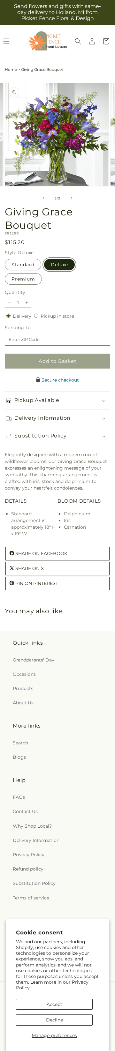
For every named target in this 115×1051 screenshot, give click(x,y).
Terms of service (31, 898)
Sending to (27, 327)
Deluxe (59, 265)
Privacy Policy (28, 855)
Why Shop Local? (32, 826)
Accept (54, 1004)
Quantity (15, 292)
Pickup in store (57, 316)
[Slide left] (43, 198)
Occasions (24, 674)
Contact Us (25, 811)
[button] (78, 41)
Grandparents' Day (33, 660)
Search (20, 743)
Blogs (19, 757)
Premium (23, 279)
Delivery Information (36, 840)
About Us (23, 703)
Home (11, 69)
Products (23, 688)
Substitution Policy (34, 883)
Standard (23, 265)
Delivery (23, 316)
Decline (54, 1020)
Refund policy (28, 869)
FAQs (19, 797)
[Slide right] (72, 198)
